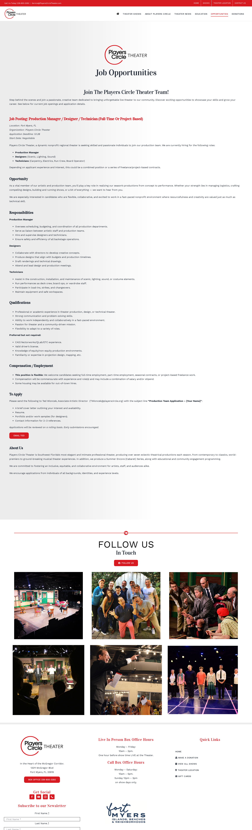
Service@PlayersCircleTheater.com (46, 3)
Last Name (42, 823)
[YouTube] (38, 796)
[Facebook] (31, 796)
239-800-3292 (23, 3)
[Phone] (52, 796)
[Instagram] (45, 796)
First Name (42, 813)
